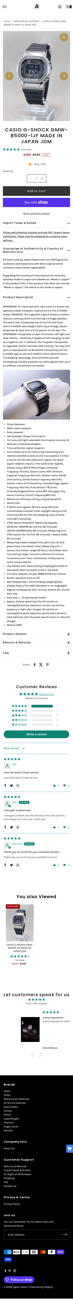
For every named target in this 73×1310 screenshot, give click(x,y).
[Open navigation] (5, 7)
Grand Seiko (11, 1106)
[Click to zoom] (64, 37)
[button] (11, 149)
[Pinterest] (10, 1271)
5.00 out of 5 (46, 694)
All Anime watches (15, 1102)
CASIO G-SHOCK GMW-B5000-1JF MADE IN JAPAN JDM (19, 948)
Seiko (7, 1094)
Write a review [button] (36, 734)
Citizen (8, 1110)
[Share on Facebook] (35, 665)
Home (7, 21)
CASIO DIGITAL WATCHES (26, 21)
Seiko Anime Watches (17, 1099)
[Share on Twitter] (41, 665)
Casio (7, 1091)
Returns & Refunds (15, 1166)
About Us (9, 1148)
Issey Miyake (11, 1118)
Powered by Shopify (41, 1286)
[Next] (64, 76)
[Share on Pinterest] (47, 665)
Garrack (8, 1130)
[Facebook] (5, 1271)
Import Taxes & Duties (17, 1170)
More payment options (36, 213)
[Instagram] (14, 1271)
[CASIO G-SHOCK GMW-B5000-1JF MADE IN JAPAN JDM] (20, 922)
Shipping (9, 1178)
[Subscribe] (64, 1234)
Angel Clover (11, 1126)
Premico (9, 1122)
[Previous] (9, 76)
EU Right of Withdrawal (17, 1174)
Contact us (10, 1186)
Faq (6, 1182)
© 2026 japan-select (16, 1286)
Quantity (8, 171)
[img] (12, 759)
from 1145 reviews (36, 1003)
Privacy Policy (12, 1204)
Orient (7, 1114)
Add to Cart (36, 191)
